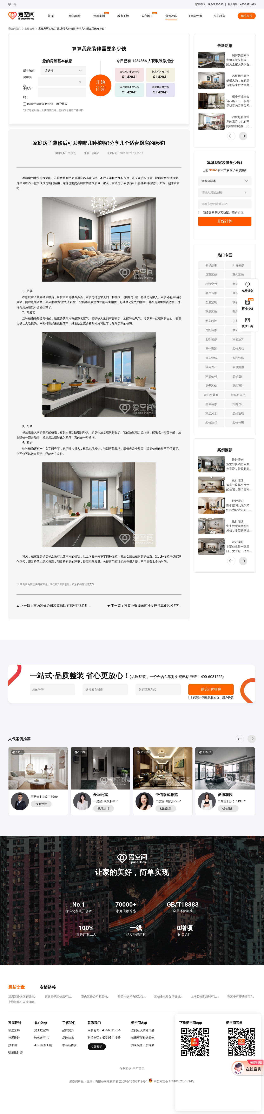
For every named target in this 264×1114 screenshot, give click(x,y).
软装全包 (211, 283)
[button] (243, 136)
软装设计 (211, 367)
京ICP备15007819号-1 (133, 1081)
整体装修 (211, 404)
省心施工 (147, 15)
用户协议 (62, 104)
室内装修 (238, 357)
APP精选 (219, 15)
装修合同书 (238, 395)
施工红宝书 (41, 1030)
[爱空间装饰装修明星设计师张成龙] (21, 801)
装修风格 (238, 348)
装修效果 (211, 265)
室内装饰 (238, 274)
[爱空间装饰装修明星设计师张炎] (146, 802)
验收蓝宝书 (41, 1037)
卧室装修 (211, 274)
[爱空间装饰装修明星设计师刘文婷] (208, 802)
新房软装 (211, 320)
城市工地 (123, 15)
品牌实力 (68, 1030)
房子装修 (211, 385)
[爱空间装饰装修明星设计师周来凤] (83, 802)
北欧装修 (211, 339)
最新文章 (16, 987)
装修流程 (211, 422)
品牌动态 (68, 1037)
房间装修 (211, 330)
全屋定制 (211, 302)
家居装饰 (211, 311)
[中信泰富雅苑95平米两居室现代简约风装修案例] (162, 769)
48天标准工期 (43, 1045)
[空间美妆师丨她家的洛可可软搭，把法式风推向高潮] (38, 769)
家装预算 (238, 339)
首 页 (51, 15)
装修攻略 (171, 15)
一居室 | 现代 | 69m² (106, 801)
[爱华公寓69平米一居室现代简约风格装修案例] (100, 769)
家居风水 (211, 413)
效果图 (12, 1045)
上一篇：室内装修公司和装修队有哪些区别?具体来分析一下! (55, 606)
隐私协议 (47, 104)
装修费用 (238, 367)
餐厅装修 (211, 293)
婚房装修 (211, 357)
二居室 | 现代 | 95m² (168, 801)
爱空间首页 (14, 28)
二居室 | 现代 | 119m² (231, 801)
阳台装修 (238, 265)
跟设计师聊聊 (211, 689)
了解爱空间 (195, 15)
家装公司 (211, 376)
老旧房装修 (211, 395)
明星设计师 (15, 1052)
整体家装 (211, 348)
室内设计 (238, 404)
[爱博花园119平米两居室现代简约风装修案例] (225, 769)
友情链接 (48, 987)
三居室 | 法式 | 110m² (44, 796)
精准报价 (246, 15)
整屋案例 (99, 15)
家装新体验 (69, 1045)
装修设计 (238, 376)
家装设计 (238, 385)
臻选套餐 (75, 15)
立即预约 (97, 1046)
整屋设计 (14, 1037)
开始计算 (224, 221)
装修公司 (238, 422)
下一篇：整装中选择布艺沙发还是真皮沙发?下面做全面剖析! (146, 606)
